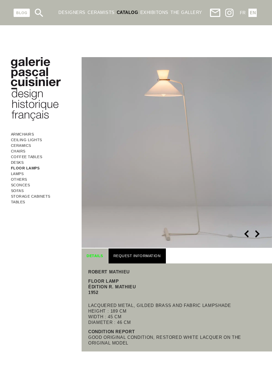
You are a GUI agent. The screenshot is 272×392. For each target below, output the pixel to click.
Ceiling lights (26, 140)
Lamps (17, 174)
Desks (17, 162)
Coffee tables (26, 157)
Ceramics (21, 145)
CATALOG (127, 12)
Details (95, 256)
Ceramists (101, 12)
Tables (18, 202)
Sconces (20, 185)
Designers (72, 12)
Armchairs (22, 134)
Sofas (17, 191)
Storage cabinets (30, 196)
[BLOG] (22, 13)
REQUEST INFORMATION (137, 256)
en (253, 12)
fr (242, 12)
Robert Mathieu (109, 271)
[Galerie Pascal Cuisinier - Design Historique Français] (36, 120)
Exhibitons (154, 12)
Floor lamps (25, 168)
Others (19, 179)
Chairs (18, 151)
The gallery (186, 12)
